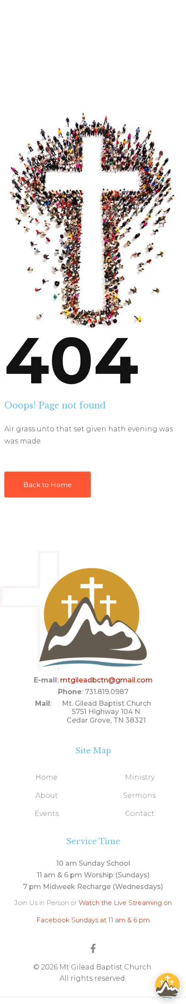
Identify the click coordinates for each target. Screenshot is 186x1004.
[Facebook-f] (93, 948)
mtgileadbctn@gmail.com (106, 680)
